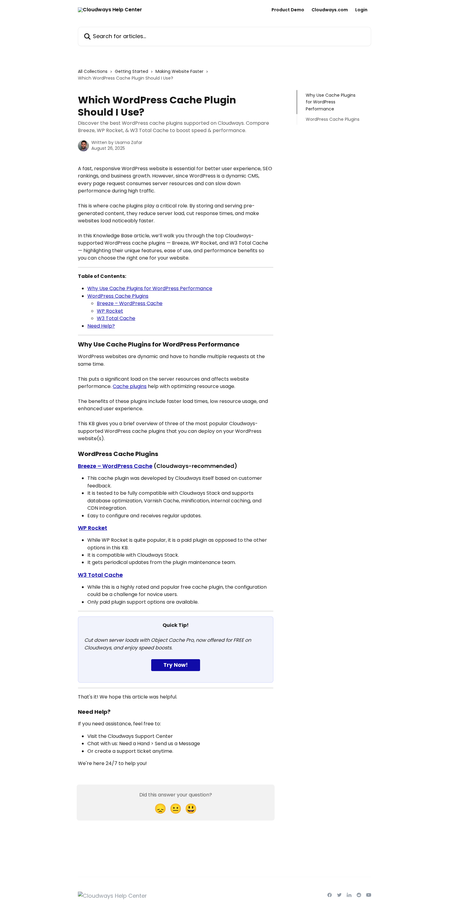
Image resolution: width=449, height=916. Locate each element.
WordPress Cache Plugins (117, 296)
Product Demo (288, 10)
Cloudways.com (330, 10)
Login (361, 10)
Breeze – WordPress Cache (129, 303)
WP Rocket (110, 310)
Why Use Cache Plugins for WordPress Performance (149, 288)
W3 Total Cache (116, 318)
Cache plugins (130, 386)
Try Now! (175, 665)
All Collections (93, 71)
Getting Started (131, 71)
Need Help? (101, 325)
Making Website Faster (179, 71)
